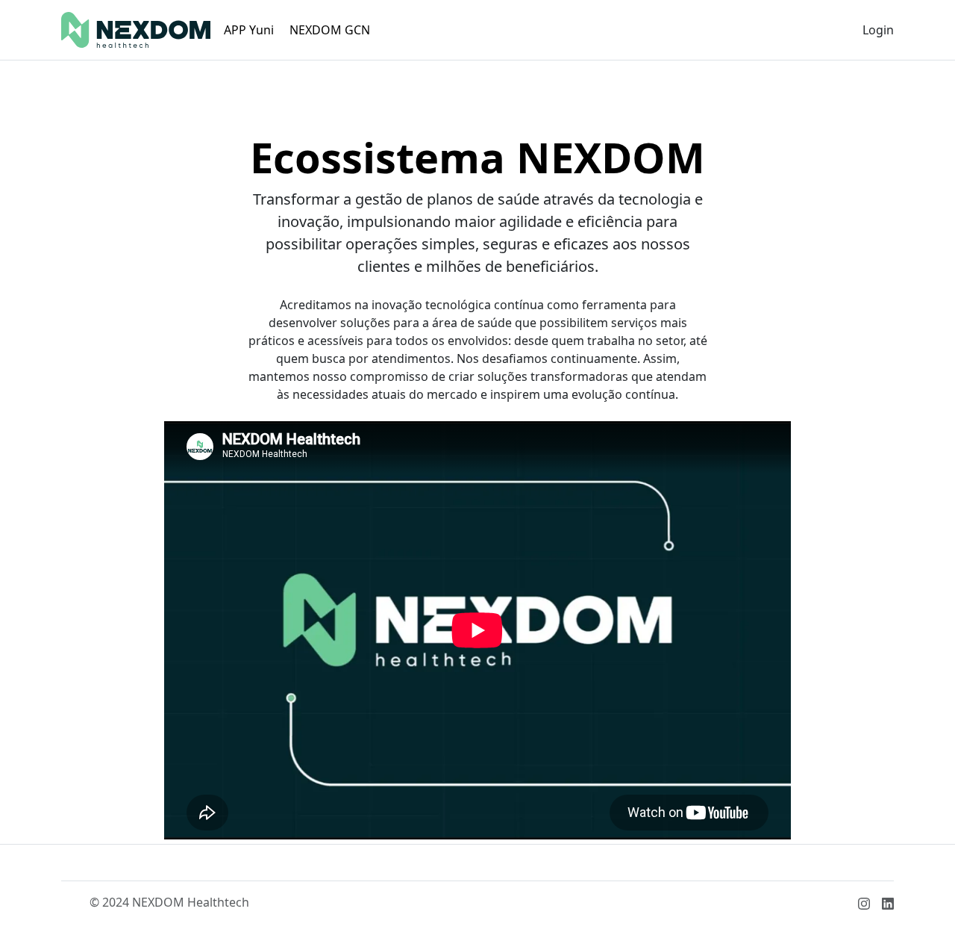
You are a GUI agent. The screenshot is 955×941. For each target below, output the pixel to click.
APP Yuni (249, 30)
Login (878, 30)
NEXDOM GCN (329, 30)
